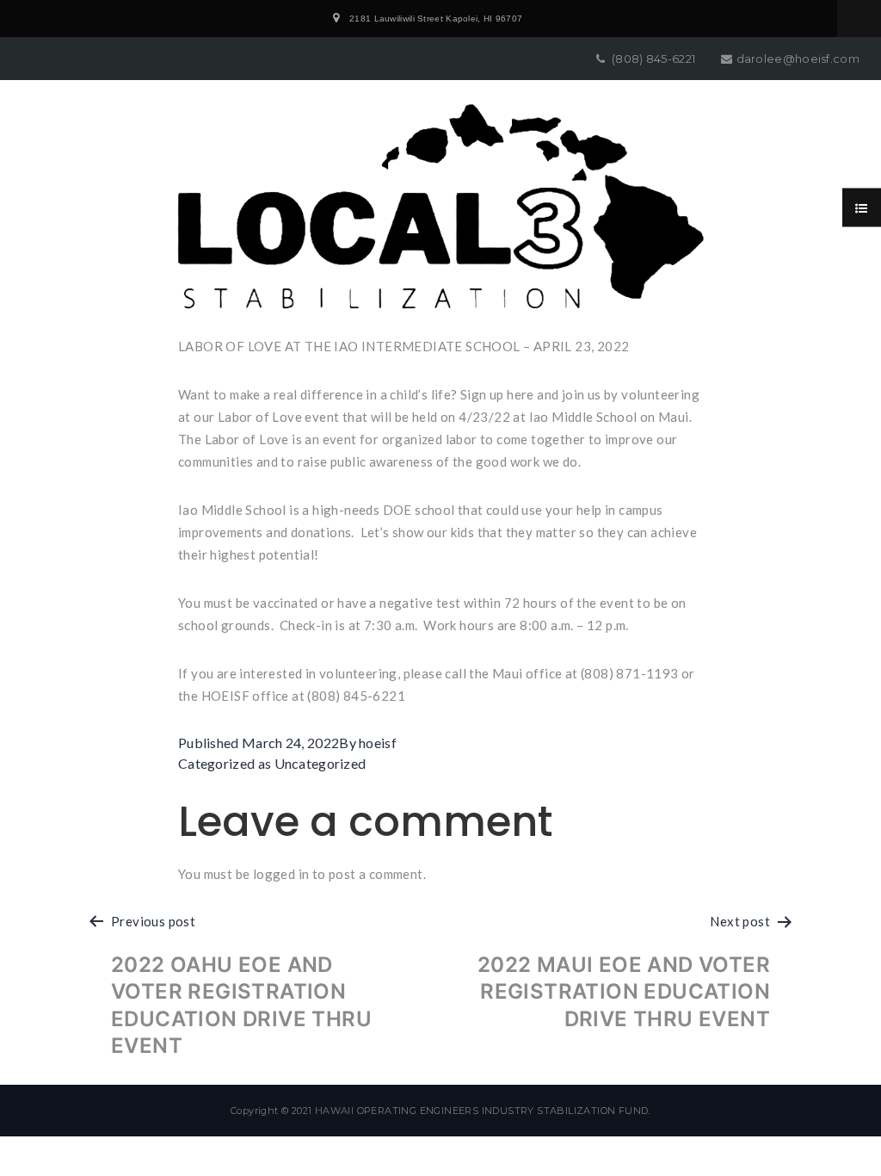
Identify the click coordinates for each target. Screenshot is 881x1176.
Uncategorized (320, 763)
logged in (281, 874)
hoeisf (378, 742)
